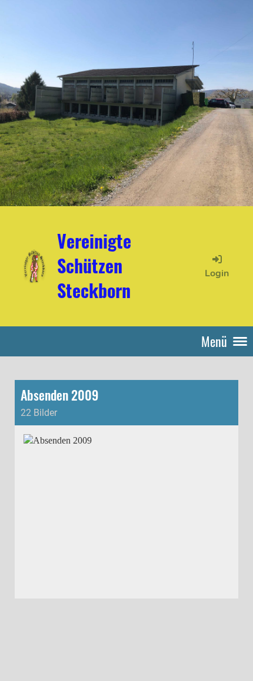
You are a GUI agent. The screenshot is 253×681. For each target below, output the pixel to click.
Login (217, 273)
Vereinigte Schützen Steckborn (94, 266)
